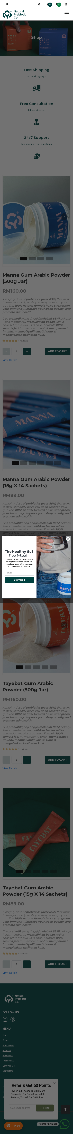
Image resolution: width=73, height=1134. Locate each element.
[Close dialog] (68, 539)
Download (19, 579)
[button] (7, 4)
